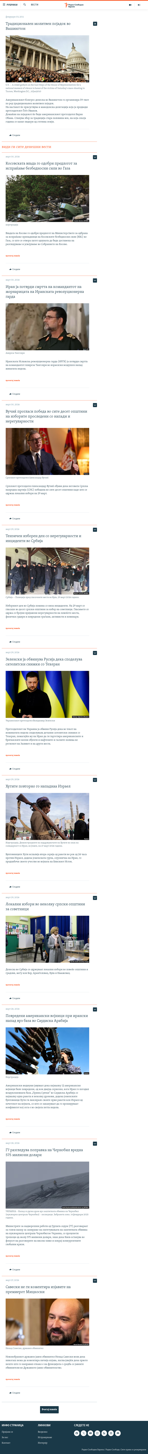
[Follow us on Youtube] (90, 1433)
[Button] (14, 135)
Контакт (6, 1443)
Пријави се (7, 1432)
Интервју (42, 1443)
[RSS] (104, 1433)
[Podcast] (111, 1433)
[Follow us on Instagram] (97, 1433)
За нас (5, 1437)
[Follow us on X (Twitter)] (83, 1433)
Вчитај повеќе (49, 1409)
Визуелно (42, 1432)
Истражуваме (45, 1437)
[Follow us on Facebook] (76, 1433)
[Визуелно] (130, 5)
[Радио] (139, 5)
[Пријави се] (118, 1433)
